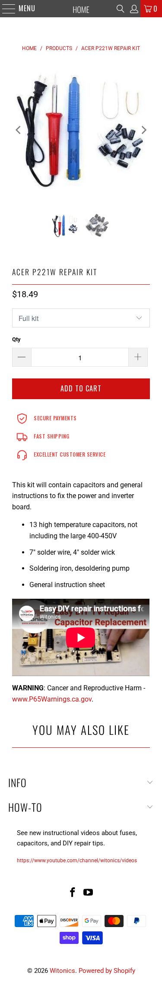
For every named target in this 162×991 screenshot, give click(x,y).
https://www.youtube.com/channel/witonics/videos (77, 861)
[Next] (143, 130)
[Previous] (18, 130)
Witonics (62, 971)
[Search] (120, 8)
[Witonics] (81, 8)
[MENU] (4, 8)
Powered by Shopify (107, 971)
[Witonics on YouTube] (88, 893)
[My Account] (133, 9)
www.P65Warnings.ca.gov (52, 699)
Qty (16, 339)
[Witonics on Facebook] (73, 893)
